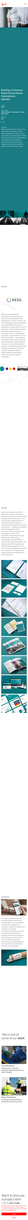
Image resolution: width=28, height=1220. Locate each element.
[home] (3, 3)
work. (21, 1038)
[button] (25, 3)
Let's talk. (14, 1203)
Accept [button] (14, 1214)
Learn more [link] (20, 1210)
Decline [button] (14, 1217)
